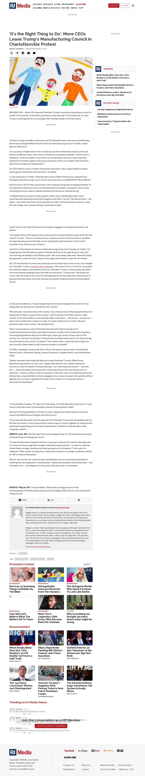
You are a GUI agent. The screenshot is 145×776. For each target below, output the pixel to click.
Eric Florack (14, 691)
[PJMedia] (19, 5)
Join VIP (114, 5)
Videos (73, 8)
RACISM (50, 559)
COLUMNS (23, 553)
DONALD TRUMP (21, 559)
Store (57, 4)
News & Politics (51, 8)
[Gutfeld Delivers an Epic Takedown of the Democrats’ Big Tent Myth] (80, 637)
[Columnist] (18, 512)
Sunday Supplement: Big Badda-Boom (115, 109)
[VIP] (81, 7)
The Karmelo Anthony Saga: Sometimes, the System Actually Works (79, 686)
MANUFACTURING (37, 559)
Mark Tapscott (15, 661)
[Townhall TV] (81, 4)
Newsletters (69, 769)
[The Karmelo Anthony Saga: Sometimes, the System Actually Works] (80, 672)
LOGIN (125, 5)
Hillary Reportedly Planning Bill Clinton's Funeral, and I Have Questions (50, 651)
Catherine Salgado (45, 696)
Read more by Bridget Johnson (39, 547)
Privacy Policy (125, 765)
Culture (65, 8)
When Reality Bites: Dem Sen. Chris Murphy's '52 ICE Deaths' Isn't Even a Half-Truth (20, 653)
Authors (37, 4)
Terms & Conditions (108, 769)
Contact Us (68, 765)
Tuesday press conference (42, 266)
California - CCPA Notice (127, 769)
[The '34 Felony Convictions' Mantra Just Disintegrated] (22, 672)
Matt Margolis (44, 658)
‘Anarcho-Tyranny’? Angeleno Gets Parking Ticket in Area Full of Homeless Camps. (50, 688)
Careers (85, 769)
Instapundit (68, 4)
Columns (37, 8)
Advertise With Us (108, 765)
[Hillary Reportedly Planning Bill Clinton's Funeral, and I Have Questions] (51, 637)
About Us (86, 765)
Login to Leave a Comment (51, 726)
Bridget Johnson (16, 49)
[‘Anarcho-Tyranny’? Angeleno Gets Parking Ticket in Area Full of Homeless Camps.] (51, 672)
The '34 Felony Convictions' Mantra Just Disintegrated (20, 685)
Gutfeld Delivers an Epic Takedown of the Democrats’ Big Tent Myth (79, 651)
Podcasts (48, 4)
